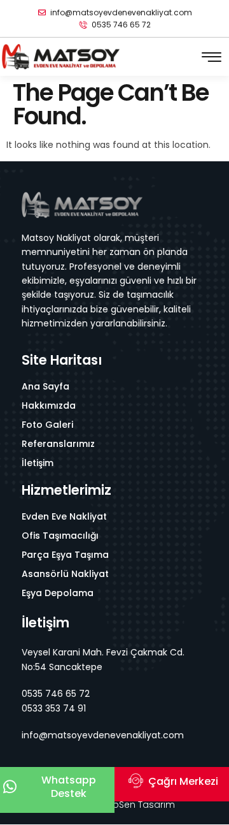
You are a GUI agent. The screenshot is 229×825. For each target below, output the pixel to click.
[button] (211, 57)
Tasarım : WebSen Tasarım (115, 804)
